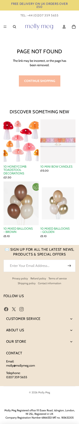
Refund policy (38, 278)
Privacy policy (20, 278)
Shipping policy (27, 283)
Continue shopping (39, 81)
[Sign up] (69, 266)
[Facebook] (6, 309)
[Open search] (14, 27)
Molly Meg (44, 392)
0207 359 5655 (16, 377)
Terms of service (57, 278)
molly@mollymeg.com (20, 365)
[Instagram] (21, 309)
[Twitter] (13, 309)
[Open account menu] (64, 27)
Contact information (49, 283)
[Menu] (5, 27)
